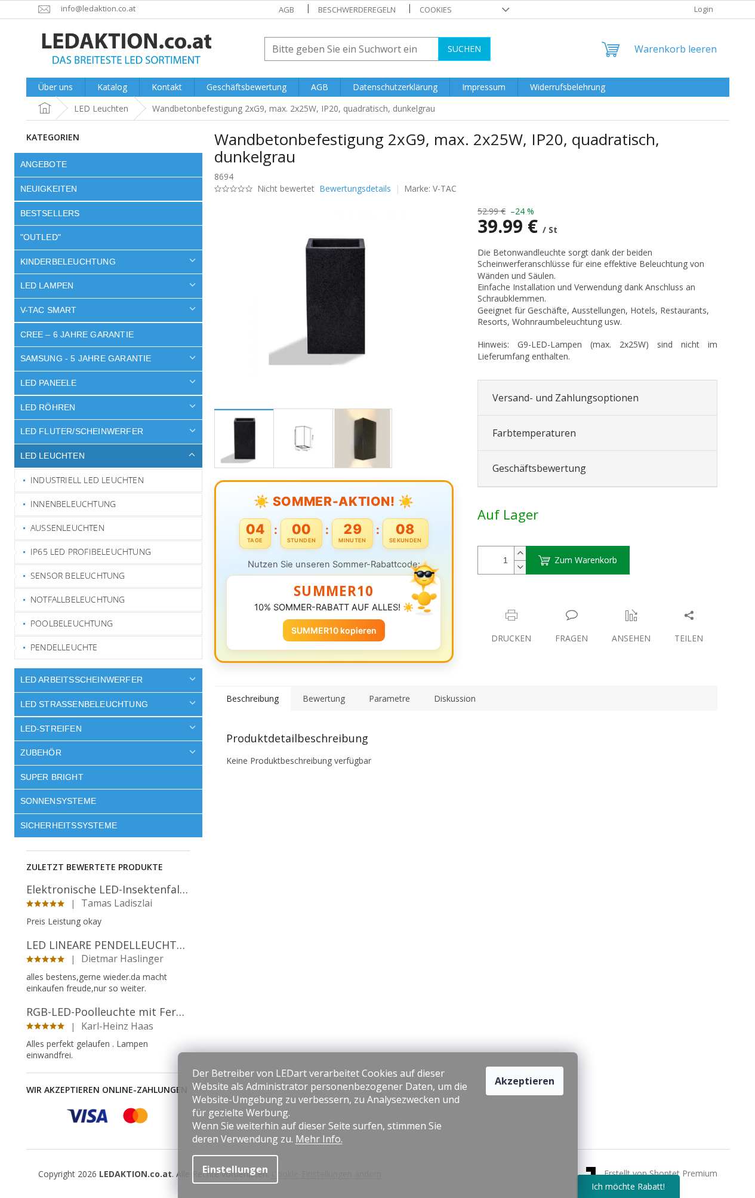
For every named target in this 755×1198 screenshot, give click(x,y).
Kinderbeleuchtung (68, 261)
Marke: (430, 188)
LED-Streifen (51, 728)
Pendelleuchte (64, 647)
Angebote (43, 164)
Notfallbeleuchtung (77, 599)
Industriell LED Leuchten (87, 480)
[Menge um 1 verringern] (520, 567)
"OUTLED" (40, 237)
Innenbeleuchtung (73, 503)
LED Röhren (48, 407)
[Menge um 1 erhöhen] (520, 553)
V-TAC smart (48, 310)
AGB (286, 9)
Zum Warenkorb (585, 560)
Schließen (560, 603)
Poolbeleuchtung (71, 623)
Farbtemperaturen (534, 433)
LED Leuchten (52, 455)
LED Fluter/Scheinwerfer (82, 431)
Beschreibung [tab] (252, 698)
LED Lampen (47, 285)
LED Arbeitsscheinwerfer (81, 679)
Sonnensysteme (58, 801)
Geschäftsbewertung (539, 468)
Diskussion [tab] (455, 698)
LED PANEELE (48, 383)
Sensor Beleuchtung (77, 575)
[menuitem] (55, 87)
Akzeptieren (524, 1081)
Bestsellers (50, 213)
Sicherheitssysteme (69, 825)
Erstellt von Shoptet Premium (660, 1172)
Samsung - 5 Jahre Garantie (86, 358)
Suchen (464, 48)
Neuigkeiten (49, 188)
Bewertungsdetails (355, 188)
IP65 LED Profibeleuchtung (90, 551)
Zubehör (40, 752)
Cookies (436, 9)
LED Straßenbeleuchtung (84, 704)
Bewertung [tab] (324, 698)
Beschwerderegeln (357, 9)
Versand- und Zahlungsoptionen (565, 397)
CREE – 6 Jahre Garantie (77, 334)
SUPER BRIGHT (52, 777)
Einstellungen (235, 1169)
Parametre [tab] (389, 698)
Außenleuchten (67, 527)
